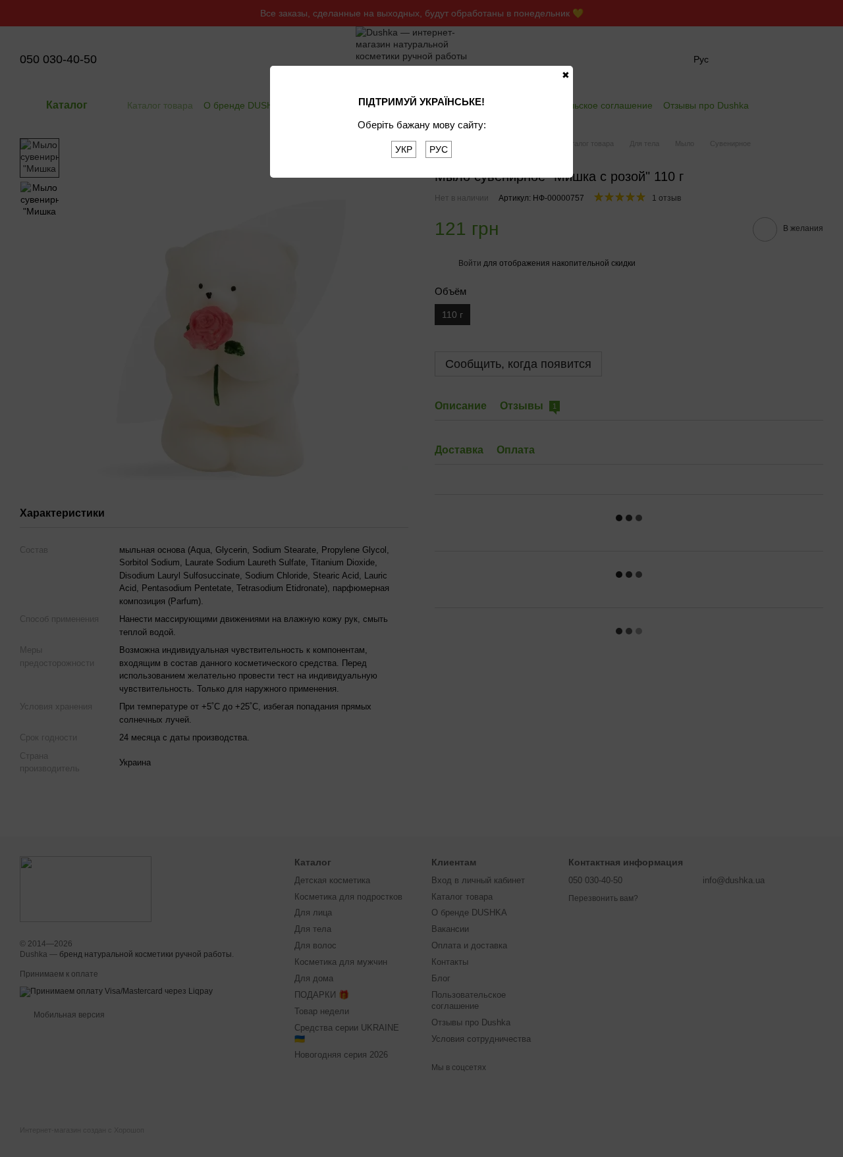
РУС (438, 149)
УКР (403, 149)
